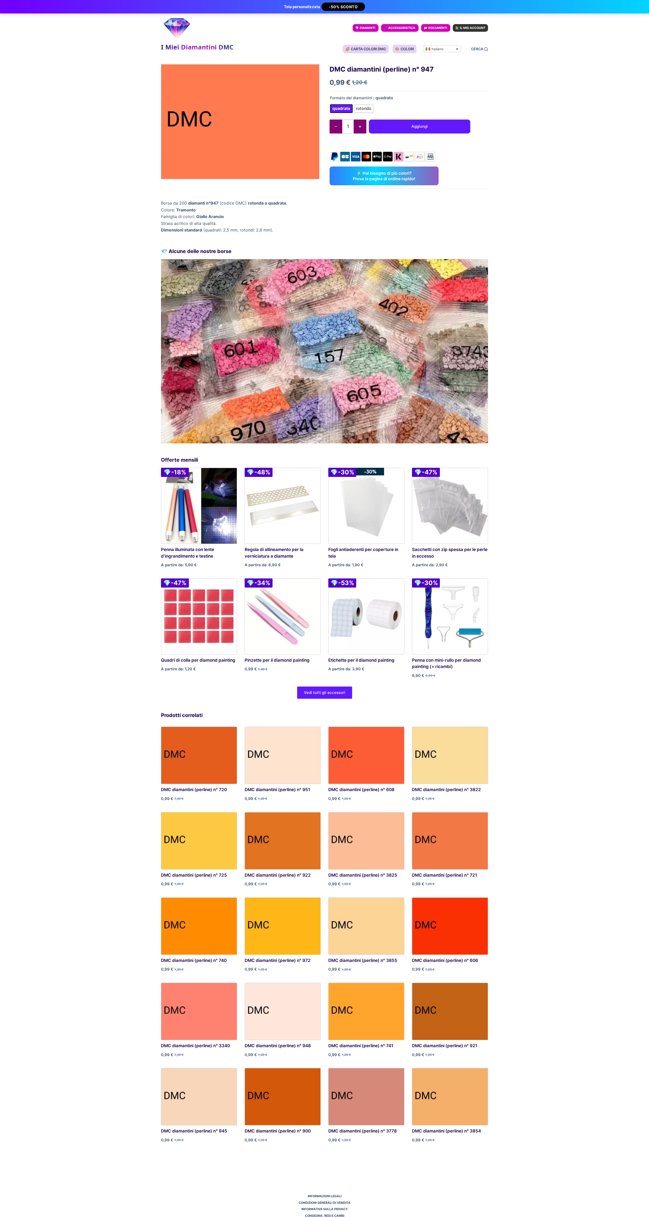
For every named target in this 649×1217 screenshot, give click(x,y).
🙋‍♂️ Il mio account (470, 28)
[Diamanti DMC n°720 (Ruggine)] (199, 755)
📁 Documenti (435, 28)
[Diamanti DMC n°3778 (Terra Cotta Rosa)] (366, 1096)
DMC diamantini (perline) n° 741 (360, 1045)
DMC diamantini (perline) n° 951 (277, 789)
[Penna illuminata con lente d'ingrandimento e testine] (199, 506)
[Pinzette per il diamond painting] (283, 616)
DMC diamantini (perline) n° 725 (194, 875)
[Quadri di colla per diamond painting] (199, 616)
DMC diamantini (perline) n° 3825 (362, 875)
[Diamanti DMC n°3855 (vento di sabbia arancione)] (366, 926)
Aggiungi (419, 126)
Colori (404, 49)
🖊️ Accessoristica (399, 28)
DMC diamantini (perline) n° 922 (278, 875)
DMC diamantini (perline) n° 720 (194, 789)
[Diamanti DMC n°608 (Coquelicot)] (366, 755)
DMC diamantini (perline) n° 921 (444, 1045)
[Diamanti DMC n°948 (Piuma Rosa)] (283, 1011)
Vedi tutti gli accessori (324, 692)
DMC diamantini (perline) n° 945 (194, 1130)
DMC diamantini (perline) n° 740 (194, 960)
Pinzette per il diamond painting (277, 660)
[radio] (341, 108)
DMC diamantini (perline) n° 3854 (446, 1130)
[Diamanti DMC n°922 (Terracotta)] (283, 841)
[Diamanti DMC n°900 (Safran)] (283, 1096)
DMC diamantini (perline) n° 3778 (362, 1130)
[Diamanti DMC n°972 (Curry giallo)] (283, 926)
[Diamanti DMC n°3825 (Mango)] (366, 841)
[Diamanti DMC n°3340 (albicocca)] (199, 1011)
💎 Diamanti (365, 28)
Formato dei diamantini (351, 97)
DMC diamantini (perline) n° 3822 (446, 789)
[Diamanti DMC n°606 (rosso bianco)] (450, 926)
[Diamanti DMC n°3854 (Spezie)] (450, 1096)
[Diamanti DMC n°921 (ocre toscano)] (450, 1011)
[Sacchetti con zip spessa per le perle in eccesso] (450, 506)
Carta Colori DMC (365, 49)
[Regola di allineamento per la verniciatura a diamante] (283, 506)
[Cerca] (479, 49)
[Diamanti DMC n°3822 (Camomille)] (450, 755)
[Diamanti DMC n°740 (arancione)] (199, 926)
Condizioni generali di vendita (324, 1203)
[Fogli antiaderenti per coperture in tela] (366, 506)
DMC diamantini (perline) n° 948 (278, 1045)
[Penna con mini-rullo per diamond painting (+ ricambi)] (450, 616)
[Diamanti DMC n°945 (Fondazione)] (199, 1096)
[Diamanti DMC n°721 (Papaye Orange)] (450, 841)
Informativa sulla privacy (324, 1209)
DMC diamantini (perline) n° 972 (278, 960)
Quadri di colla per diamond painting (198, 660)
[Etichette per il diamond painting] (366, 616)
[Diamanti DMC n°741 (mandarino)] (366, 1011)
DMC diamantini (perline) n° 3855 (362, 960)
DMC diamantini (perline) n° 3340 (195, 1045)
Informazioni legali (324, 1196)
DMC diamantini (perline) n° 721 (444, 875)
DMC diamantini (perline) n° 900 (278, 1130)
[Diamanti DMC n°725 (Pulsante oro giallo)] (199, 841)
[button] (442, 49)
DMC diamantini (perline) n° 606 (445, 960)
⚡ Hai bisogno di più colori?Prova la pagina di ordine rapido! (384, 176)
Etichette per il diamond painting (361, 660)
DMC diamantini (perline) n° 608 (361, 789)
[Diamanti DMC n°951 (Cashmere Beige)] (283, 755)
